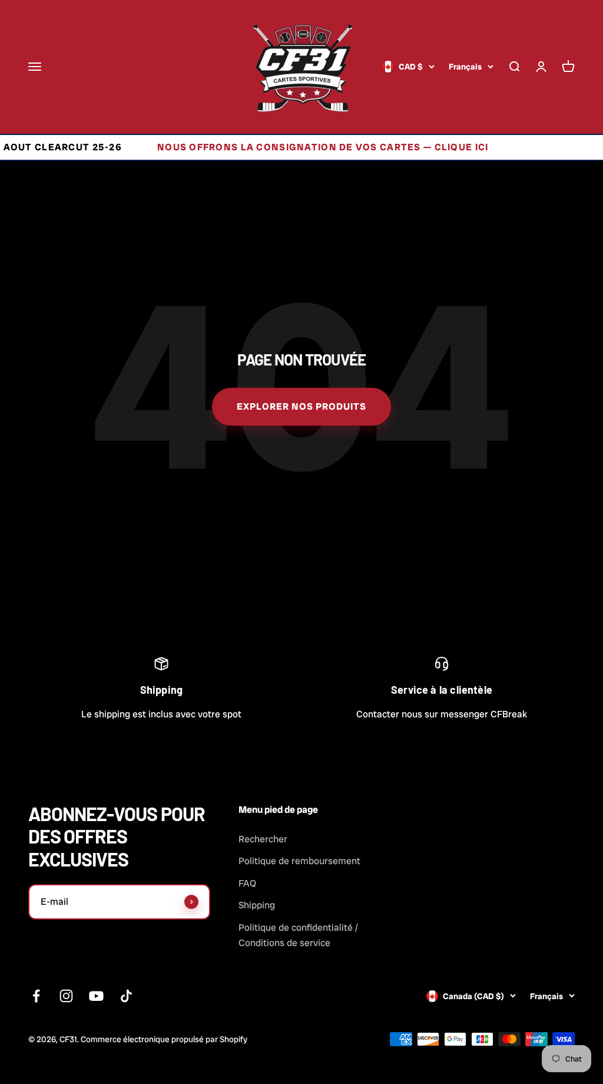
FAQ (247, 883)
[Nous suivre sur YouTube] (96, 996)
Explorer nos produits (301, 406)
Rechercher (262, 839)
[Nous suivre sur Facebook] (36, 996)
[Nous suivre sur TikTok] (126, 996)
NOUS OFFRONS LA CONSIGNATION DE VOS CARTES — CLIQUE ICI (302, 147)
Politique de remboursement (299, 861)
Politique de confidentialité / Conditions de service (298, 935)
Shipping (256, 905)
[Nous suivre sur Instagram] (66, 996)
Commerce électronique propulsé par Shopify (164, 1039)
